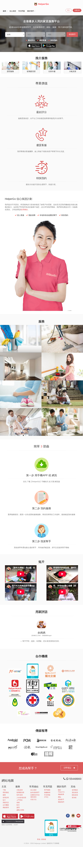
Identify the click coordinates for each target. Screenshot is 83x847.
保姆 (18, 802)
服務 (4, 795)
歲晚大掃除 (20, 328)
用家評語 (6, 802)
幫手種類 (47, 790)
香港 (38, 839)
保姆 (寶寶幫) (62, 383)
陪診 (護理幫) (21, 411)
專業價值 (6, 792)
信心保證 (13, 11)
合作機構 (6, 805)
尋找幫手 (72, 34)
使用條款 (24, 210)
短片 (4, 800)
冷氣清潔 (20, 790)
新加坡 (74, 797)
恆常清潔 (62, 328)
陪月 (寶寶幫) (21, 383)
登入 (68, 10)
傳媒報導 (6, 807)
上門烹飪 (62, 355)
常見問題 (21, 11)
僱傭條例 (47, 792)
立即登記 (67, 768)
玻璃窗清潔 (20, 792)
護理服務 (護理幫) (62, 411)
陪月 (18, 805)
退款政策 (75, 792)
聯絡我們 (61, 802)
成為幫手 (61, 799)
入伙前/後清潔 (21, 355)
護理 (18, 807)
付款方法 (33, 799)
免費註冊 (77, 10)
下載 (4, 790)
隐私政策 (75, 795)
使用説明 (6, 797)
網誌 (59, 797)
